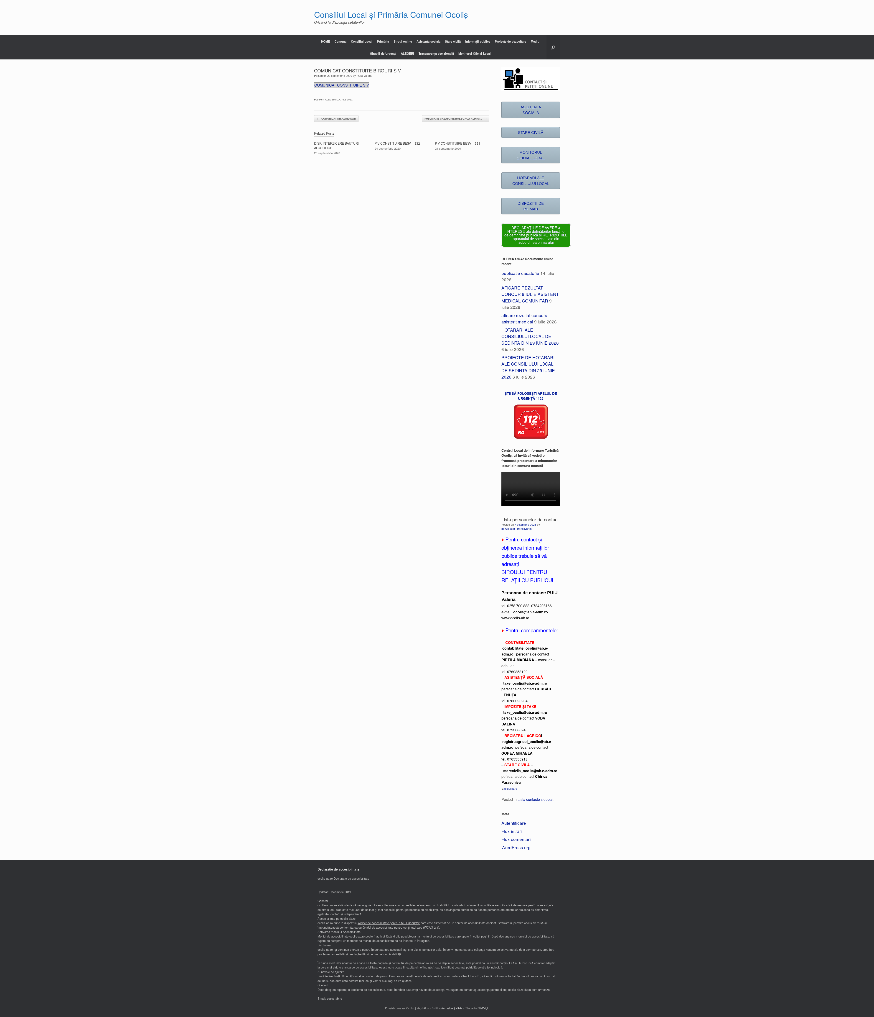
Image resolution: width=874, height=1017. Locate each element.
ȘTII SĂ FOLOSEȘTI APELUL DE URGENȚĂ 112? (531, 396)
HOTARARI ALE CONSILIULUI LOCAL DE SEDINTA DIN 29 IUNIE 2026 (530, 336)
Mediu (535, 41)
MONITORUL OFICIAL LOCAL (531, 155)
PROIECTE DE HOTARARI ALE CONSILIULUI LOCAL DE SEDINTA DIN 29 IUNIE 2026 (528, 367)
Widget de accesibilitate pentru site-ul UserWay (389, 923)
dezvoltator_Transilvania (516, 528)
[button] (553, 47)
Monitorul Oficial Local (474, 53)
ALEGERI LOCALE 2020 (338, 99)
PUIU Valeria (364, 75)
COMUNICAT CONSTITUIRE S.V (341, 85)
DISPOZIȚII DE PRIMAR (531, 206)
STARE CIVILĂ (530, 132)
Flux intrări (511, 831)
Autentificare (513, 823)
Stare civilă (453, 41)
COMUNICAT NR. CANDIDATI (336, 118)
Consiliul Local (361, 41)
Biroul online (403, 41)
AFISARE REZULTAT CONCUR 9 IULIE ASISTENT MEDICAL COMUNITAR (530, 294)
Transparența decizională (436, 53)
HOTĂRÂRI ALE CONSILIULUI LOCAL (530, 180)
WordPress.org (516, 847)
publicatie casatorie (520, 273)
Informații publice (477, 41)
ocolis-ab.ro (334, 998)
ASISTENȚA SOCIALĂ (531, 109)
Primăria (383, 41)
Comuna (340, 41)
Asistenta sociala (428, 41)
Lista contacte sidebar (535, 799)
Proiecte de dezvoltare (510, 41)
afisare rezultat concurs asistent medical (524, 318)
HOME (325, 41)
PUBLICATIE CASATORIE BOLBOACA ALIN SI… (455, 118)
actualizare (510, 788)
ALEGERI (407, 53)
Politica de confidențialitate (447, 1008)
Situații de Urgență (383, 53)
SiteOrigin (483, 1008)
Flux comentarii (516, 839)
